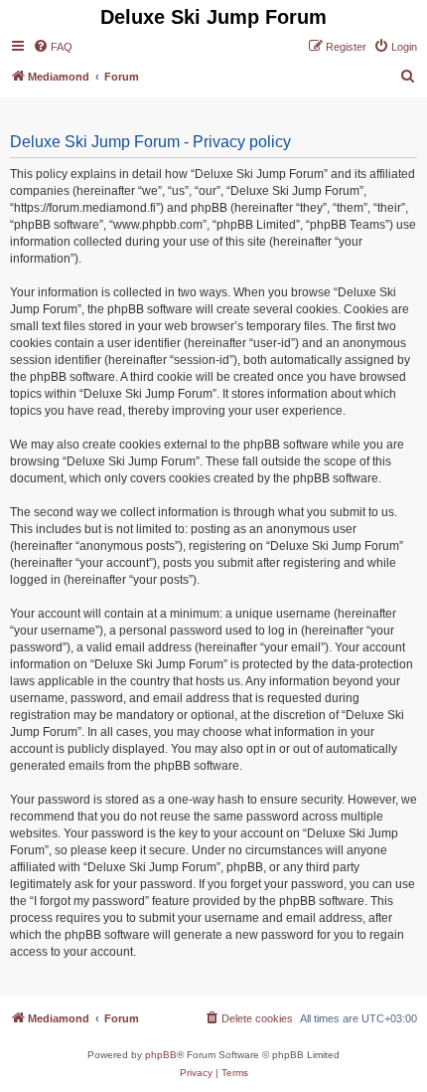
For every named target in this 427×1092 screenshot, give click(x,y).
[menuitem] (52, 47)
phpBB (161, 1054)
